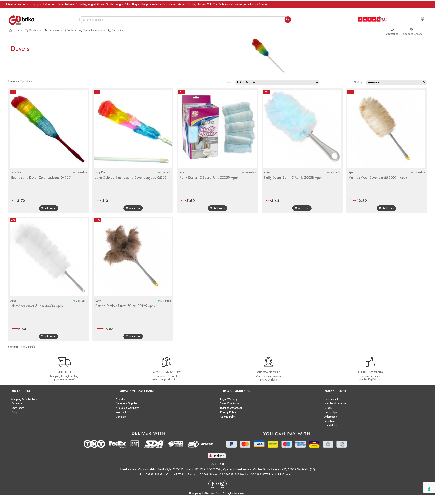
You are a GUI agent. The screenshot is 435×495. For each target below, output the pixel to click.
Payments (16, 403)
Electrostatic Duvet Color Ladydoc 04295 (40, 177)
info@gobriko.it (286, 474)
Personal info (332, 399)
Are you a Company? (128, 408)
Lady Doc (16, 172)
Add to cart (48, 208)
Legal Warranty (228, 399)
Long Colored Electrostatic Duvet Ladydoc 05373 (131, 177)
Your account (335, 391)
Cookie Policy (228, 417)
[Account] (380, 16)
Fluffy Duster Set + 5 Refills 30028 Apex (293, 177)
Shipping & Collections (24, 399)
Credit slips (330, 412)
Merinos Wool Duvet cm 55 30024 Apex (377, 177)
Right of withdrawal (231, 408)
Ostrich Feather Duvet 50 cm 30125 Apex (125, 305)
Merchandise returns (336, 403)
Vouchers (329, 421)
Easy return (17, 408)
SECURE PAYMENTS (370, 372)
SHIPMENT (64, 372)
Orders (328, 408)
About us (121, 399)
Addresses (330, 417)
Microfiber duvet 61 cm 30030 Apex (36, 305)
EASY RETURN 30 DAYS (166, 372)
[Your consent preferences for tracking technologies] (429, 489)
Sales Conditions (229, 403)
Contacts (121, 417)
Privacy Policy (228, 412)
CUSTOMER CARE (268, 372)
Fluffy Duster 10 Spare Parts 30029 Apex (208, 177)
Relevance (397, 82)
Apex (182, 172)
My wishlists (331, 425)
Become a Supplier (127, 403)
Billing (14, 412)
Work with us (123, 412)
